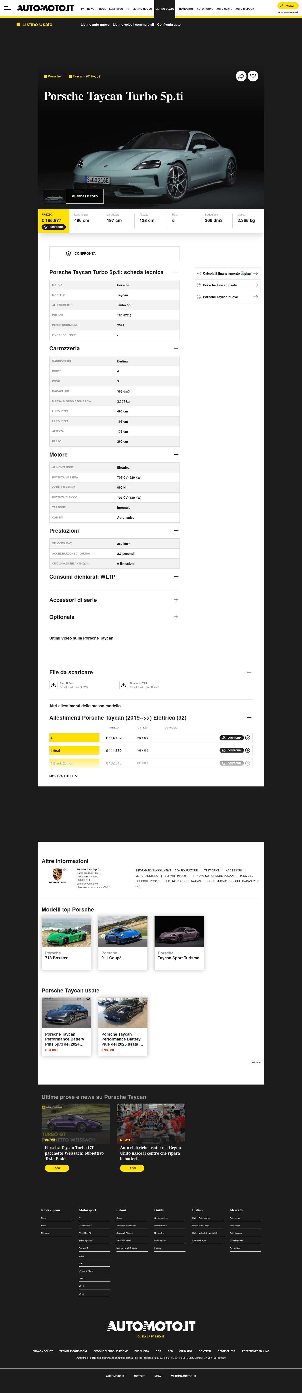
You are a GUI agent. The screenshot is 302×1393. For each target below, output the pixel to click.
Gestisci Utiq (226, 1351)
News (125, 1140)
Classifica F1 (85, 1233)
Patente (157, 1248)
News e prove (51, 1209)
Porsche (54, 76)
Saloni (121, 1209)
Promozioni (235, 1248)
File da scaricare (71, 672)
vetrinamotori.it (183, 1376)
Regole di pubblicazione (111, 1351)
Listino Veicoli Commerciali (204, 1233)
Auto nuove (235, 1218)
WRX (81, 1293)
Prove (43, 1225)
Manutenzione (160, 1225)
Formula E (83, 1248)
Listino (197, 1209)
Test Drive (212, 870)
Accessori (234, 870)
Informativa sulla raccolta (19, 1390)
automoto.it (115, 1376)
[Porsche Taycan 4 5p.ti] (247, 750)
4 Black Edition (62, 763)
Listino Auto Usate (200, 1225)
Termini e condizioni (73, 1351)
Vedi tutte (255, 1062)
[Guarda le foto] (54, 196)
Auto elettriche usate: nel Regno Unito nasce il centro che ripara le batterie (150, 1153)
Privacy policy (43, 1351)
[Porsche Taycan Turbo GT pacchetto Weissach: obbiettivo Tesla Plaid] (76, 1124)
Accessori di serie (73, 600)
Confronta (56, 227)
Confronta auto (169, 24)
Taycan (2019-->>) (86, 76)
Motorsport (87, 1209)
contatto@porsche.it (87, 883)
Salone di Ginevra (125, 1233)
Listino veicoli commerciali (133, 24)
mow (158, 1376)
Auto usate (235, 1225)
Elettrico (45, 1233)
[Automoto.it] (45, 8)
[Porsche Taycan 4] (247, 737)
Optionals (62, 617)
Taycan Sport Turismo (178, 955)
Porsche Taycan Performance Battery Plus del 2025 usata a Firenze (121, 1041)
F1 (80, 1218)
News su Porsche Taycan (215, 875)
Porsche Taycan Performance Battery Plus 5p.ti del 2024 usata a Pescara (64, 1041)
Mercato (236, 1209)
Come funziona (161, 1218)
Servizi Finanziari (178, 875)
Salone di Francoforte (126, 1225)
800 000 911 (83, 880)
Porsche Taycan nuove (220, 296)
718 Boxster (56, 955)
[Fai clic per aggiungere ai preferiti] (253, 76)
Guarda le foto (85, 196)
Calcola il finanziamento (222, 273)
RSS (170, 1351)
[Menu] (7, 8)
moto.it (139, 1376)
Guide (158, 1209)
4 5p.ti (55, 750)
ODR (158, 1351)
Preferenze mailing (255, 1351)
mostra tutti (61, 776)
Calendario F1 (85, 1225)
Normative (159, 1233)
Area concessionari (288, 12)
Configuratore (186, 870)
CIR (81, 1263)
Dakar (81, 1255)
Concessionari (236, 1240)
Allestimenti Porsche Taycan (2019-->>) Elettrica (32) (117, 717)
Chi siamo (185, 1351)
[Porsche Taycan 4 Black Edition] (247, 763)
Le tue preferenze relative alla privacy (69, 1390)
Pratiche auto (160, 1240)
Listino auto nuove (95, 24)
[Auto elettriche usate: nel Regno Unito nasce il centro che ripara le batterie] (151, 1124)
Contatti (205, 1351)
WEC (81, 1278)
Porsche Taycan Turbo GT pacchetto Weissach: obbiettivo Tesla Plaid (74, 1153)
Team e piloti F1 (86, 1240)
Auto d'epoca (236, 1233)
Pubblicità (141, 1351)
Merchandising (147, 875)
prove (50, 1140)
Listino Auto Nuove (201, 1218)
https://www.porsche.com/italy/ (93, 887)
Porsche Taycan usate (220, 285)
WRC (81, 1286)
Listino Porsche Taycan (184, 881)
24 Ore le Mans (86, 1271)
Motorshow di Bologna (127, 1248)
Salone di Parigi (124, 1240)
